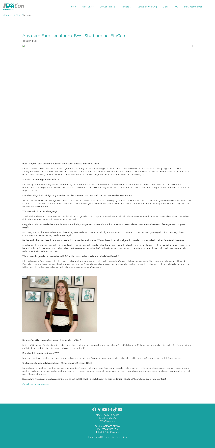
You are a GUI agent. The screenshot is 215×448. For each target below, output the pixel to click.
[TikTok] (115, 410)
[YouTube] (105, 410)
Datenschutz (107, 437)
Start (73, 7)
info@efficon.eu (111, 432)
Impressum (94, 437)
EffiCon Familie (107, 7)
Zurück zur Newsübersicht (35, 384)
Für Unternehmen (193, 7)
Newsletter (121, 437)
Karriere (125, 7)
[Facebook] (94, 410)
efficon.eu (8, 15)
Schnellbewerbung (147, 7)
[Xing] (100, 410)
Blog (165, 7)
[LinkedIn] (120, 410)
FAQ (176, 7)
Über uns (87, 7)
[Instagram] (110, 410)
